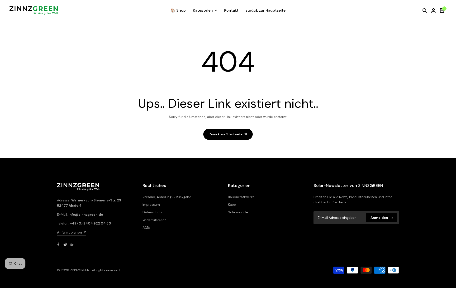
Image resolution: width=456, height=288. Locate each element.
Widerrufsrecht (154, 220)
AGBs (146, 227)
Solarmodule (238, 212)
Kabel (232, 204)
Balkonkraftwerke (241, 197)
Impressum (151, 204)
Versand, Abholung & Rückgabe (166, 197)
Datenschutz (152, 212)
